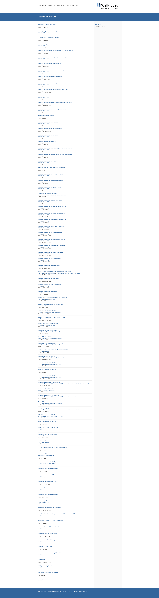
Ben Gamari (57, 195)
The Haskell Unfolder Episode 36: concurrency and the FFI (51, 96)
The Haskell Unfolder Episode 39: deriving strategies (50, 76)
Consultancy (42, 5)
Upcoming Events (42, 579)
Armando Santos (46, 325)
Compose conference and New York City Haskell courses (51, 527)
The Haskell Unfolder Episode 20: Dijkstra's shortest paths (51, 213)
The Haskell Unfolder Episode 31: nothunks (48, 135)
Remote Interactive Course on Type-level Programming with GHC (53, 349)
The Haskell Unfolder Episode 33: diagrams (48, 122)
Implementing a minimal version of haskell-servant (49, 507)
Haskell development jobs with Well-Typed (48, 468)
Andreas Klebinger (46, 383)
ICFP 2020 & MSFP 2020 (43, 408)
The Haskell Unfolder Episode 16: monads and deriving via (51, 239)
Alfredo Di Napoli (75, 383)
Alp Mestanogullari (54, 383)
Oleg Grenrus (78, 409)
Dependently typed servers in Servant (46, 501)
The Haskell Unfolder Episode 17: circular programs (50, 232)
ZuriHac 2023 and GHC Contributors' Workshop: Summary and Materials (54, 271)
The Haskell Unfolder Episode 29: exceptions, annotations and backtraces (55, 148)
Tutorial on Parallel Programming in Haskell (48, 572)
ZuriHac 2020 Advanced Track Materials (47, 421)
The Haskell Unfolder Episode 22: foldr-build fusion (50, 200)
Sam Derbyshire (71, 273)
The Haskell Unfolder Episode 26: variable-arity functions (51, 174)
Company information (53, 591)
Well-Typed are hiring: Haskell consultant (47, 566)
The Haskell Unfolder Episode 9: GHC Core (47, 291)
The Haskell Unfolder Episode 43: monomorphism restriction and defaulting (55, 50)
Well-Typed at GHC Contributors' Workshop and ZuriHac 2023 (52, 297)
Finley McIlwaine (41, 318)
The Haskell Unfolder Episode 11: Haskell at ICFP (49, 278)
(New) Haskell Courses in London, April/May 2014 (49, 553)
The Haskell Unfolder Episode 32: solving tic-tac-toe (50, 128)
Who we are (70, 5)
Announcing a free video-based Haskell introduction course (51, 167)
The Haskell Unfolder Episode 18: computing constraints (51, 226)
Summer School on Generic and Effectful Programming (50, 520)
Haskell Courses (41, 559)
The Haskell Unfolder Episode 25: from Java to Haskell (50, 180)
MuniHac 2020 (41, 401)
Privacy (61, 591)
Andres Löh (40, 26)
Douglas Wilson (59, 357)
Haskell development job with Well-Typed (47, 193)
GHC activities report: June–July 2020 (46, 414)
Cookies (66, 591)
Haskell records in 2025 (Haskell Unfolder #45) (48, 37)
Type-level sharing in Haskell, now (46, 336)
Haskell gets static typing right (45, 546)
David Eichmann (62, 383)
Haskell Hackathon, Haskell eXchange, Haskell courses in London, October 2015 (56, 514)
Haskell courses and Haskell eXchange (47, 540)
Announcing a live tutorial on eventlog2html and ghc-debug (52, 317)
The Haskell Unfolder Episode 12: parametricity (49, 265)
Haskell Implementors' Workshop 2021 (47, 356)
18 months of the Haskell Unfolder (46, 115)
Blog (77, 5)
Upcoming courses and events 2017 (46, 475)
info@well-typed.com (101, 26)
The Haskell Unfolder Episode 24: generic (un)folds (49, 187)
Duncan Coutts (63, 195)
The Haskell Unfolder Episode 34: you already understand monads (53, 109)
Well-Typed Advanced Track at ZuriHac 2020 (48, 427)
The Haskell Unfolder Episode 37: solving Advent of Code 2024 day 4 (53, 89)
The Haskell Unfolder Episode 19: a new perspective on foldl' (52, 219)
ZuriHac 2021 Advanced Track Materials (47, 369)
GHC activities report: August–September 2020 (48, 395)
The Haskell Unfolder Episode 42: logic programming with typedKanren (54, 57)
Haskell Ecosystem (59, 5)
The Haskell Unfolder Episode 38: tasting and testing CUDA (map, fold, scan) (55, 83)
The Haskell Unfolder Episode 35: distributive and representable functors (55, 102)
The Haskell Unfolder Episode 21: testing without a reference (52, 206)
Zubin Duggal (77, 273)
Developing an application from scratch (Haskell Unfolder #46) (52, 31)
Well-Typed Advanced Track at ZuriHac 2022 (48, 323)
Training (50, 5)
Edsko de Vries (46, 26)
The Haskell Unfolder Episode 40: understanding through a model (53, 70)
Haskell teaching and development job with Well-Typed (50, 343)
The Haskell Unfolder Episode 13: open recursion (49, 258)
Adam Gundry (47, 195)
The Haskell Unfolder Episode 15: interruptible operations (51, 245)
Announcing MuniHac (43, 488)
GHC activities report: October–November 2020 (49, 382)
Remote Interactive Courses (44, 440)
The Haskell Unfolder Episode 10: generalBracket (49, 284)
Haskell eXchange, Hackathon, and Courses (48, 481)
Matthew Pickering (47, 370)
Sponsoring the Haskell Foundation (46, 388)
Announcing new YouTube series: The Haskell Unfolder (51, 304)
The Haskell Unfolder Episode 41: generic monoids (49, 63)
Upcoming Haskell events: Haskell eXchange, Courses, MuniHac (52, 447)
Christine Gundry (41, 273)
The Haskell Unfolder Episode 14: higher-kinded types (50, 252)
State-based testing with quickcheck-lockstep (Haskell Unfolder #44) (54, 44)
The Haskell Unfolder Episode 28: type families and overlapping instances (55, 154)
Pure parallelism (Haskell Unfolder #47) (47, 24)
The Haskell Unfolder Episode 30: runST (47, 141)
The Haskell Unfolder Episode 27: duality (47, 161)
